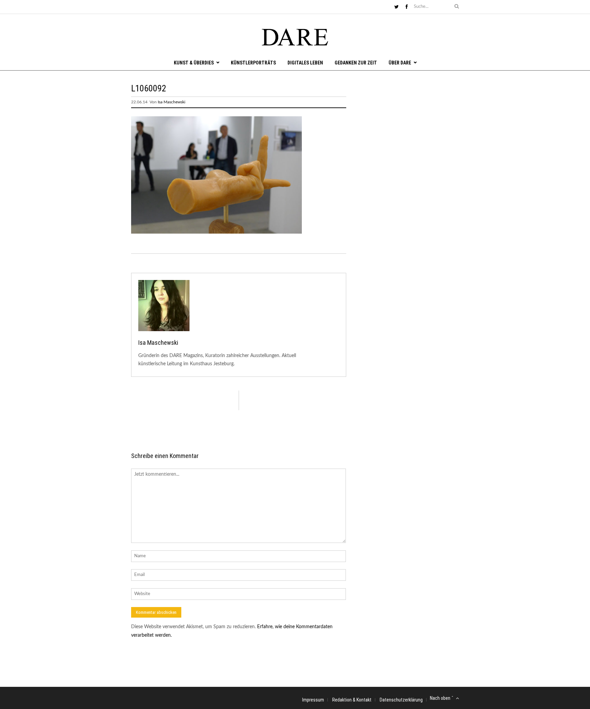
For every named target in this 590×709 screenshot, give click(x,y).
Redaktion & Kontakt (351, 700)
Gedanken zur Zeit (356, 62)
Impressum (313, 700)
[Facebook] (407, 7)
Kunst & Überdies (194, 62)
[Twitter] (396, 7)
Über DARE (400, 62)
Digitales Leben (305, 62)
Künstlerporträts (253, 62)
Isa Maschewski (171, 102)
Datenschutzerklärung (401, 700)
